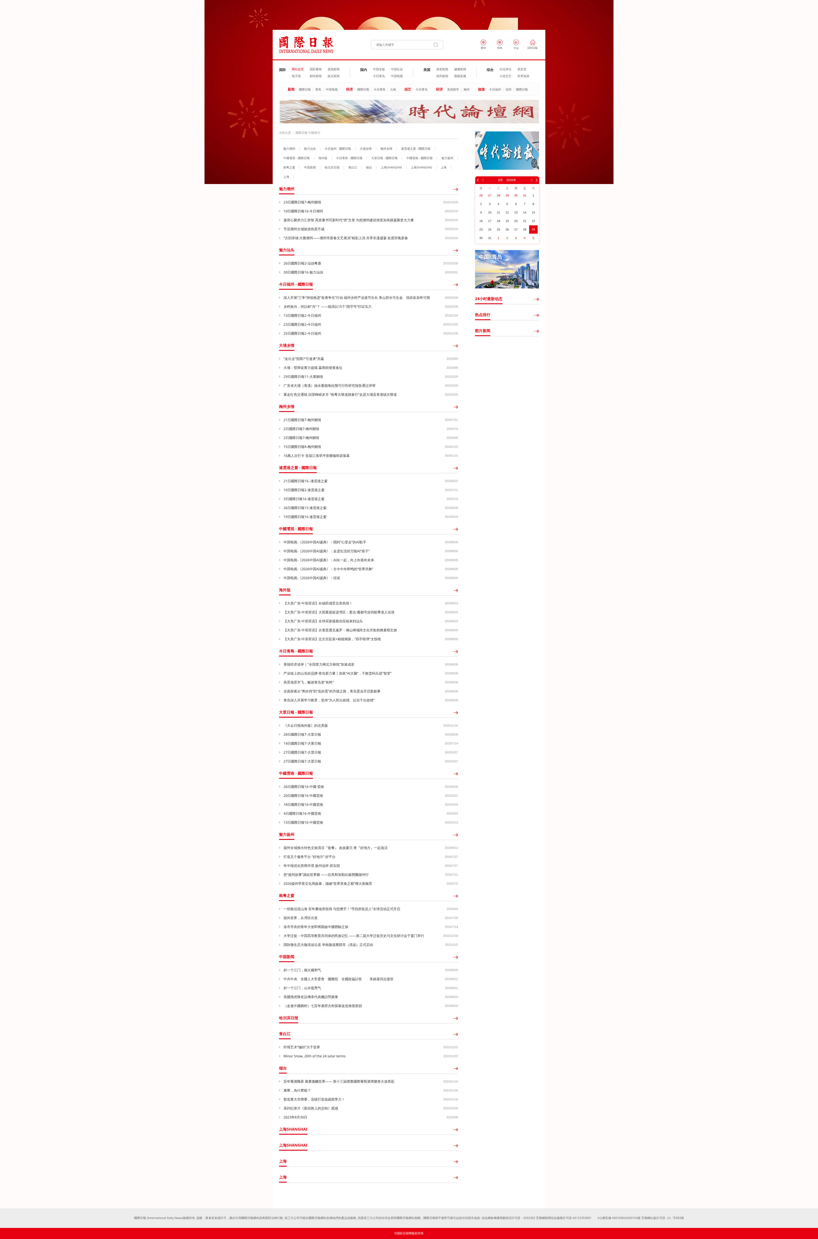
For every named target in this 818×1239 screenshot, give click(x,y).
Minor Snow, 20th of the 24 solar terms (315, 1056)
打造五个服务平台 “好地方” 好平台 (310, 856)
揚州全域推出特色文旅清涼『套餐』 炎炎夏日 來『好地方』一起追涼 (335, 847)
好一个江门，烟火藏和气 (302, 970)
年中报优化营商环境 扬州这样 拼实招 (312, 865)
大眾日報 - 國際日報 (384, 158)
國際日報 (305, 90)
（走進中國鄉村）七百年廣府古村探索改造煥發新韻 (323, 1005)
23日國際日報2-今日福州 (302, 324)
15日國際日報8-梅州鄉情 (302, 446)
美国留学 (453, 90)
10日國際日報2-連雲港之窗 (304, 490)
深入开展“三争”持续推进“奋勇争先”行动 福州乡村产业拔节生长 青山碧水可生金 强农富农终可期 (357, 297)
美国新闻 (334, 69)
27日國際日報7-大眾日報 (302, 752)
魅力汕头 (310, 148)
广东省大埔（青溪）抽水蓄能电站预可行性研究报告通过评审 (330, 385)
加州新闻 (442, 76)
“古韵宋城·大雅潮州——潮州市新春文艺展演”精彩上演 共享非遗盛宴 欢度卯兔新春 (346, 238)
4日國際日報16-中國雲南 (302, 813)
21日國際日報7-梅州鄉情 (302, 419)
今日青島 (380, 90)
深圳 (508, 90)
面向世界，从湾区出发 (301, 917)
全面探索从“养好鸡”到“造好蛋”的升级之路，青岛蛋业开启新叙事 (332, 691)
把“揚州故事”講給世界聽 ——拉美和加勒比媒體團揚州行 (326, 874)
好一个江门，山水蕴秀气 (302, 988)
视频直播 (460, 76)
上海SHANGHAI (391, 167)
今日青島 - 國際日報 (349, 158)
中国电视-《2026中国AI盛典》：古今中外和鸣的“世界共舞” (328, 569)
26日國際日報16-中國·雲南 (304, 786)
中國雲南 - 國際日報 (419, 158)
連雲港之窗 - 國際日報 (416, 148)
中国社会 (397, 69)
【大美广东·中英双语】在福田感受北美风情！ (318, 603)
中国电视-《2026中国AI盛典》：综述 (312, 578)
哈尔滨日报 (332, 167)
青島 (318, 90)
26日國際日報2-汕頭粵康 (302, 263)
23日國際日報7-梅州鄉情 (302, 202)
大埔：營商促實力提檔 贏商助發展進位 (313, 367)
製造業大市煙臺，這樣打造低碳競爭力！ (314, 1099)
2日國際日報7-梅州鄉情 (301, 428)
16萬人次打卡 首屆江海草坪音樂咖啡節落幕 (317, 455)
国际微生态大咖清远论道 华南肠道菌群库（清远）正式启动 (328, 944)
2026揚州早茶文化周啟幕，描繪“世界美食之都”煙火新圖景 (328, 883)
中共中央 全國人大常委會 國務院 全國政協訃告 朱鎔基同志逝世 (338, 979)
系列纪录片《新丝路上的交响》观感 (311, 1108)
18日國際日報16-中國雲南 (303, 804)
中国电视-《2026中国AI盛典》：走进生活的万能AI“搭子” (327, 551)
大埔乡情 (366, 148)
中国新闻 (310, 167)
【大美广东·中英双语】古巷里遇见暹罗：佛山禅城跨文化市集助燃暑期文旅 (340, 630)
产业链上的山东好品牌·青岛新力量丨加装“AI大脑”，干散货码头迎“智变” (338, 673)
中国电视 (397, 76)
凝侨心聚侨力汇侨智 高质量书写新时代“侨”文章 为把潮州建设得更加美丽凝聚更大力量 (349, 220)
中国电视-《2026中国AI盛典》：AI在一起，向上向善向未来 (329, 560)
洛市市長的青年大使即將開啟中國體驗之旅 (316, 926)
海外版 (322, 158)
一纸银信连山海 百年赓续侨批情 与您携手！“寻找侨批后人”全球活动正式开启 (342, 909)
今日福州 (495, 90)
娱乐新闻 (334, 76)
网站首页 (298, 69)
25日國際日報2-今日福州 (302, 333)
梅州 (466, 90)
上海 (444, 167)
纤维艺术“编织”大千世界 (302, 1047)
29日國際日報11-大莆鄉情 (303, 376)
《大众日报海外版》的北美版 (306, 725)
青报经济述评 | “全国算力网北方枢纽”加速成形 (319, 664)
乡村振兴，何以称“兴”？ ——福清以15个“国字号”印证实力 (328, 306)
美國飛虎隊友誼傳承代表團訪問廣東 (311, 996)
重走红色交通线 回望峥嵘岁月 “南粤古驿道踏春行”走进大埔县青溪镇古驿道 (340, 394)
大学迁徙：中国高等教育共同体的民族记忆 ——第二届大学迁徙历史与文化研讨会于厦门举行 (354, 935)
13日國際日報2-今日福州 (302, 315)
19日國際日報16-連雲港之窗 (305, 516)
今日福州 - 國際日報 (338, 148)
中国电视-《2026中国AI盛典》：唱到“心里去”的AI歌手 (325, 542)
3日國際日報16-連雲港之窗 (304, 498)
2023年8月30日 (295, 1117)
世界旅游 (523, 76)
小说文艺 (505, 76)
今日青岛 (379, 76)
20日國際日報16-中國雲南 (303, 795)
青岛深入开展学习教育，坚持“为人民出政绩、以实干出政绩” (329, 700)
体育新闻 (442, 69)
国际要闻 (316, 69)
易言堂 (521, 69)
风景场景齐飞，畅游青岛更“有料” (309, 682)
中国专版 (379, 69)
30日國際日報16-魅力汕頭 (303, 272)
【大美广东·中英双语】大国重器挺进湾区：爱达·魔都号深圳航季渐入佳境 (339, 612)
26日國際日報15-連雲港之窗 (305, 507)
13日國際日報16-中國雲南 (303, 822)
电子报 (296, 76)
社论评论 (505, 69)
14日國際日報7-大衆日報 (302, 743)
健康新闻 (460, 69)
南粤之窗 (289, 167)
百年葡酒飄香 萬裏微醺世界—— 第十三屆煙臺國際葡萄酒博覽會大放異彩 (339, 1081)
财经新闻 (316, 76)
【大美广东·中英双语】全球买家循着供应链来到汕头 (323, 621)
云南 (393, 90)
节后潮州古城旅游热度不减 (304, 229)
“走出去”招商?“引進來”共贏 (304, 358)
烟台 (369, 167)
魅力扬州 (447, 158)
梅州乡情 (386, 148)
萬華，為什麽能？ (297, 1090)
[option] (409, 111)
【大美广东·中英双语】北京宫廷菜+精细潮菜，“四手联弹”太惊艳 (332, 639)
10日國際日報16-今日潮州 (303, 211)
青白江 (352, 167)
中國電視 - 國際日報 (296, 158)
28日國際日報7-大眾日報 (302, 734)
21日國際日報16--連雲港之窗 (306, 481)
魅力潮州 (289, 148)
